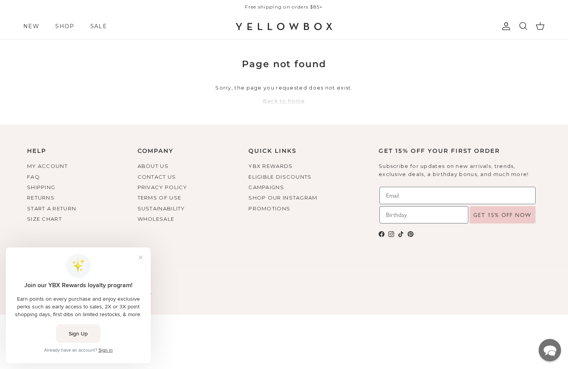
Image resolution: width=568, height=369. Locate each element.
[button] (550, 350)
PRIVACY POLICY (162, 187)
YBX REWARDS (270, 166)
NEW (31, 26)
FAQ (33, 177)
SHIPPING (41, 187)
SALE (98, 26)
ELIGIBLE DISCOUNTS (279, 177)
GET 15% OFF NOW (502, 215)
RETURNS (40, 198)
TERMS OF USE (160, 198)
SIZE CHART (44, 219)
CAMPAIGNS (266, 187)
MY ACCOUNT (47, 166)
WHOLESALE (156, 219)
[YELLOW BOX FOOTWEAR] (284, 26)
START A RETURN (51, 208)
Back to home (284, 101)
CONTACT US (157, 177)
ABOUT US (153, 166)
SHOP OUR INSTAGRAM (282, 198)
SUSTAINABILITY (161, 208)
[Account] (504, 26)
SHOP (64, 26)
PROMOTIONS (269, 208)
